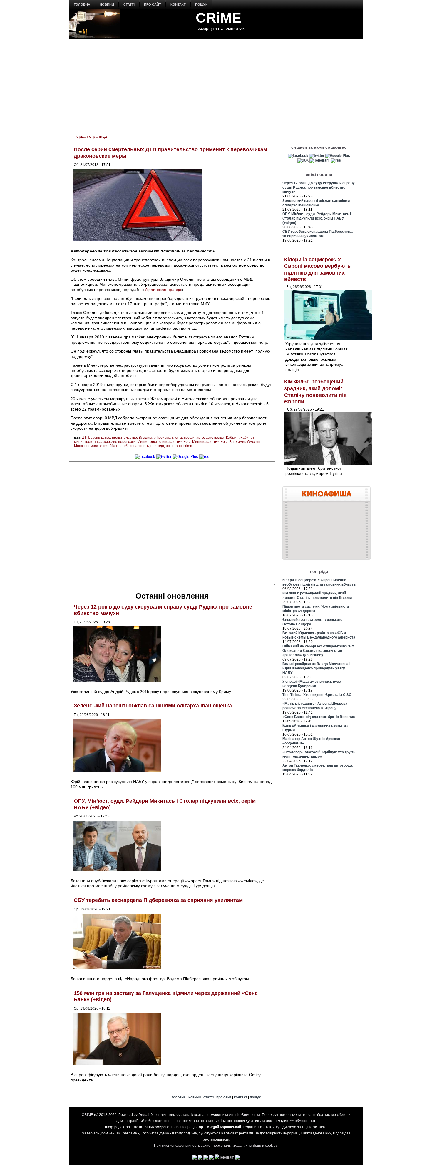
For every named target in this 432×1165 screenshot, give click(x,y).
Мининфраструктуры (209, 442)
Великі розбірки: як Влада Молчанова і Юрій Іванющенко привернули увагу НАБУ (316, 668)
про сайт (152, 4)
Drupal (143, 1115)
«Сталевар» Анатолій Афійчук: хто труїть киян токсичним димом (318, 754)
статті (129, 4)
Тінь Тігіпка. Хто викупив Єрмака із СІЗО (316, 695)
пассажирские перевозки (114, 442)
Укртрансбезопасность (129, 446)
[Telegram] (319, 160)
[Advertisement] (216, 82)
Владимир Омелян (244, 442)
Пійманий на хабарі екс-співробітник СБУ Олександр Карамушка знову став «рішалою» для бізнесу (318, 650)
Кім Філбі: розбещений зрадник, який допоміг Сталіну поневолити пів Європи (317, 595)
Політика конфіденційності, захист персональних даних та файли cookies (215, 1146)
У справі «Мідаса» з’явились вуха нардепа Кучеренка (311, 683)
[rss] (204, 456)
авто (200, 438)
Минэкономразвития (91, 446)
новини (107, 4)
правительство (124, 438)
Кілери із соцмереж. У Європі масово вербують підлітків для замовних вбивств (319, 582)
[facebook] (145, 456)
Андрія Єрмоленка (244, 1115)
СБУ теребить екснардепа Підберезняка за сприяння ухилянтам (158, 900)
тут (278, 1127)
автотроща (215, 438)
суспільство (100, 438)
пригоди (157, 446)
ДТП (85, 438)
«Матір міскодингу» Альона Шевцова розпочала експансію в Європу (314, 706)
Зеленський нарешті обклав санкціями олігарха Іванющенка (153, 706)
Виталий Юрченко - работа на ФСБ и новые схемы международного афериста (318, 635)
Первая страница (90, 136)
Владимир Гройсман (156, 438)
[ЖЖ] (303, 160)
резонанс (174, 446)
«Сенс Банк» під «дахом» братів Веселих (318, 717)
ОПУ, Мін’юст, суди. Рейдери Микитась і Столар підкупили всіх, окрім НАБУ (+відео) (316, 218)
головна (82, 4)
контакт (178, 4)
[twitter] (163, 456)
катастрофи (185, 438)
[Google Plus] (185, 456)
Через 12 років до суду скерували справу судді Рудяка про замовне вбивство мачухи (318, 187)
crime (187, 446)
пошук (201, 4)
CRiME (218, 18)
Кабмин (232, 438)
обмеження (304, 1121)
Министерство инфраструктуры (163, 442)
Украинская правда (162, 289)
